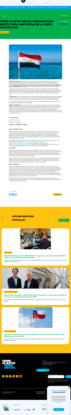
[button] (61, 24)
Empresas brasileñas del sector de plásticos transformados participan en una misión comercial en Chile (34, 335)
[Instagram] (7, 376)
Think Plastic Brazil (32, 7)
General (23, 7)
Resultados (41, 7)
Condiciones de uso (40, 393)
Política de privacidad (40, 391)
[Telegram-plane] (17, 376)
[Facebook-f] (10, 376)
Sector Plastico (50, 7)
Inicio (17, 7)
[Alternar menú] (47, 3)
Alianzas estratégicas (9, 291)
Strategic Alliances (61, 7)
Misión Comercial (8, 252)
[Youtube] (20, 376)
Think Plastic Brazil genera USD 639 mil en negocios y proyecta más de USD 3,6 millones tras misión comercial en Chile (34, 256)
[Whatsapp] (3, 376)
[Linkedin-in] (13, 376)
